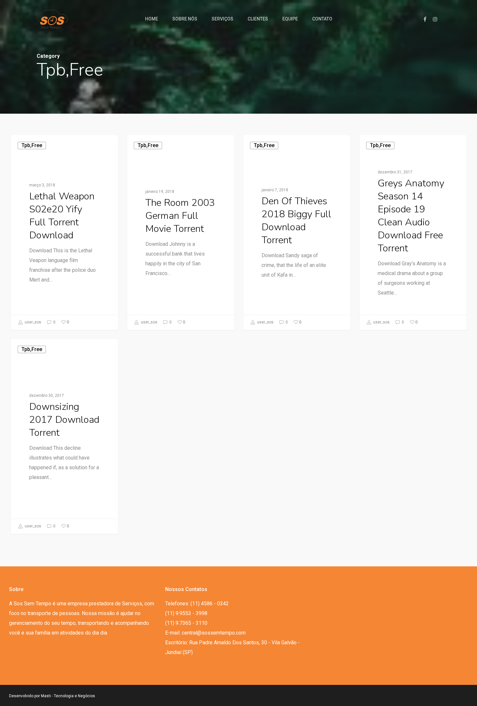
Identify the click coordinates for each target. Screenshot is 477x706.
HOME (151, 18)
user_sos (32, 322)
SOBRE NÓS (184, 18)
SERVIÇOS (222, 18)
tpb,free (31, 145)
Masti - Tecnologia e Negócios (68, 696)
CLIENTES (258, 18)
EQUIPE (290, 18)
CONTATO (322, 18)
